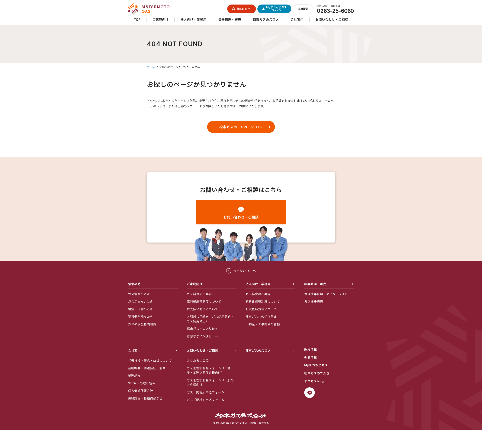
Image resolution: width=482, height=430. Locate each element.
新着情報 (310, 357)
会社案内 (134, 350)
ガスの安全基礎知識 (142, 324)
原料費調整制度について (204, 301)
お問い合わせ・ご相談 (241, 217)
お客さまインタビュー (202, 336)
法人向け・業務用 (258, 284)
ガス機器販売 (313, 301)
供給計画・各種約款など (145, 398)
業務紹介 (134, 376)
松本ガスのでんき (316, 373)
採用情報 (310, 349)
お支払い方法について (202, 309)
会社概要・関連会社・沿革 (147, 368)
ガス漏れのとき (139, 294)
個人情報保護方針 (140, 391)
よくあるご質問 (198, 360)
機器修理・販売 (315, 284)
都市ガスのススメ (258, 350)
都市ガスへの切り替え (202, 329)
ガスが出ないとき (140, 301)
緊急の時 (134, 284)
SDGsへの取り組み (141, 383)
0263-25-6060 (335, 11)
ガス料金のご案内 (199, 294)
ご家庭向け (194, 284)
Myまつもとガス (316, 365)
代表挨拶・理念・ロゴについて (150, 360)
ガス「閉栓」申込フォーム (205, 400)
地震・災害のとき (140, 309)
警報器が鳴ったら (140, 317)
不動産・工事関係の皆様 (263, 324)
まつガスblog (314, 381)
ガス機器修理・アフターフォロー (327, 294)
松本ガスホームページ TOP (241, 127)
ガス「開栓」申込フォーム (205, 392)
